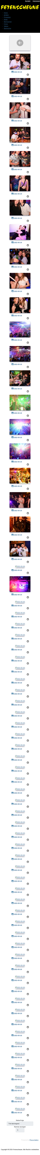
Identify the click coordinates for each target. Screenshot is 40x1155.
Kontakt (27, 1)
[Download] (28, 74)
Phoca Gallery (34, 1140)
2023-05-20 (18, 72)
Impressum (36, 1)
